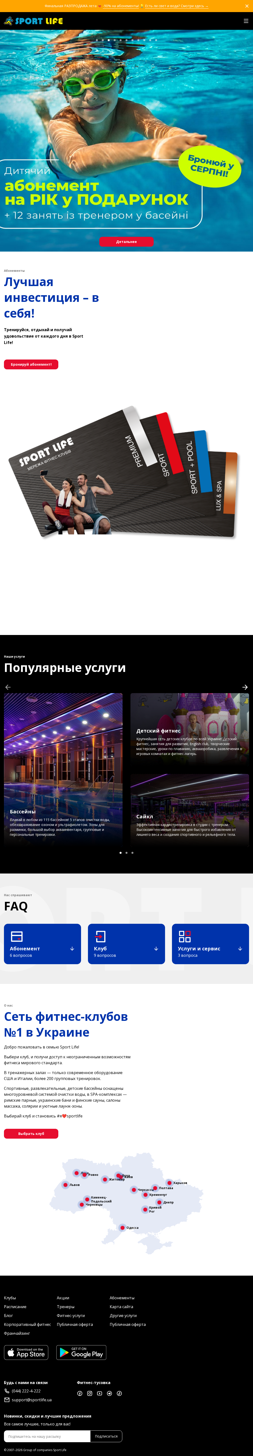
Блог (8, 1315)
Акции (63, 1298)
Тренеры (65, 1306)
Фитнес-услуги (71, 1315)
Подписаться (106, 1436)
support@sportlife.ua (32, 1400)
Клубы (10, 1298)
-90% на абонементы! (121, 5)
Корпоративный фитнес (27, 1324)
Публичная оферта (75, 1324)
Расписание (15, 1306)
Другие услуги (123, 1315)
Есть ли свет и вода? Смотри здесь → (177, 5)
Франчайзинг (17, 1333)
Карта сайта (121, 1306)
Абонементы (122, 1298)
